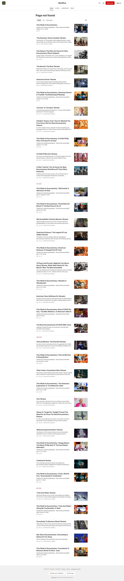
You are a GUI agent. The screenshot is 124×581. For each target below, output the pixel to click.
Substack (53, 577)
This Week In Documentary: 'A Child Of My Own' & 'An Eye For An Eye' (52, 140)
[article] (62, 29)
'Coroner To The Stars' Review (48, 108)
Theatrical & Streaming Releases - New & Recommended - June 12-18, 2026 (53, 450)
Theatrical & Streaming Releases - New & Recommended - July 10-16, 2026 (53, 286)
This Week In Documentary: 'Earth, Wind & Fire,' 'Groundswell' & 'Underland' (52, 475)
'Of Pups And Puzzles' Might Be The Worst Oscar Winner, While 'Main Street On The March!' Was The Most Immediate (52, 265)
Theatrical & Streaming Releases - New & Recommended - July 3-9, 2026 (53, 314)
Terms (68, 569)
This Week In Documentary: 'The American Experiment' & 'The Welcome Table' (52, 385)
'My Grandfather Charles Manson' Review (52, 219)
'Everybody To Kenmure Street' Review (51, 521)
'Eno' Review (41, 399)
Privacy (64, 569)
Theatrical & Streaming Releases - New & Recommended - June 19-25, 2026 (53, 389)
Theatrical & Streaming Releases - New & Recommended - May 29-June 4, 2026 (53, 511)
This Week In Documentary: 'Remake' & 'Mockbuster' (51, 282)
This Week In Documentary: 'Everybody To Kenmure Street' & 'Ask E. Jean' (52, 549)
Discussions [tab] (49, 20)
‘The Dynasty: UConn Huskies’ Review (51, 38)
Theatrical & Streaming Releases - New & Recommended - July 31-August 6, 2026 (53, 193)
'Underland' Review (43, 461)
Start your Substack (57, 573)
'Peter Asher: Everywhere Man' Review (51, 370)
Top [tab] (43, 20)
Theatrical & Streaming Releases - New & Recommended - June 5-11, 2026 (53, 479)
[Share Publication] (103, 3)
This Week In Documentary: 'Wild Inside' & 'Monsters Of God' (52, 189)
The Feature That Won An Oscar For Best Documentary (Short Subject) (52, 52)
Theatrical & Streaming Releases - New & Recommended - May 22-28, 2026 (53, 553)
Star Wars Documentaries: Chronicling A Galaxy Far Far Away (52, 536)
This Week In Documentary (46, 25)
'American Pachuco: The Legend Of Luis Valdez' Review (51, 233)
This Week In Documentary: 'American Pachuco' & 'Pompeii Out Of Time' (51, 249)
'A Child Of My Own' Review (46, 154)
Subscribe (110, 3)
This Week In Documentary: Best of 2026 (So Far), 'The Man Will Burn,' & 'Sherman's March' (54, 310)
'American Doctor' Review (46, 79)
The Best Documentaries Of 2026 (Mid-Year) (53, 325)
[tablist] (44, 20)
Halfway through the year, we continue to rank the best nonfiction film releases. (52, 328)
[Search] (99, 3)
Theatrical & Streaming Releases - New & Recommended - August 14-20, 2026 (53, 98)
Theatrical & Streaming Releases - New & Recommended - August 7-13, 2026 (53, 144)
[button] (51, 8)
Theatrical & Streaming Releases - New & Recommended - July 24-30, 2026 (53, 209)
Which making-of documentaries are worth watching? (52, 539)
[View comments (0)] (49, 33)
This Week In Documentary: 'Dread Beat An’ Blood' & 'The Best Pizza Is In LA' (53, 205)
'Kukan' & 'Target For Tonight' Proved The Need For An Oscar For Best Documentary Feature (52, 414)
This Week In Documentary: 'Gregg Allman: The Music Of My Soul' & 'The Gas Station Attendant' (53, 445)
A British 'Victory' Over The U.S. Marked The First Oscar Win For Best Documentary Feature (53, 123)
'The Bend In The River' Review (48, 66)
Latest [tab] (39, 20)
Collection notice (75, 569)
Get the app (70, 573)
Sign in (119, 3)
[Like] (37, 75)
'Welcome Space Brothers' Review (49, 430)
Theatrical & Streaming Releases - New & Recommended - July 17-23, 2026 (53, 253)
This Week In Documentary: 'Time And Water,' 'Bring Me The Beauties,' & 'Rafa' (54, 507)
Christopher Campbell (47, 44)
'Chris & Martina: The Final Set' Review (51, 342)
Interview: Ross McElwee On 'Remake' (50, 296)
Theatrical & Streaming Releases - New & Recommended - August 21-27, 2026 (53, 28)
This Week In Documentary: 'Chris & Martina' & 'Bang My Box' (53, 356)
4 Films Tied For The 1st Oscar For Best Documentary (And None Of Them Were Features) (51, 169)
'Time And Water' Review (45, 493)
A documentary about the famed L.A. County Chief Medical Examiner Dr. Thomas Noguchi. (53, 111)
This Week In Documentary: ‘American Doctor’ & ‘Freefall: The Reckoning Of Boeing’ (54, 94)
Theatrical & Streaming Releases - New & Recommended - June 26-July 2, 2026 (53, 360)
